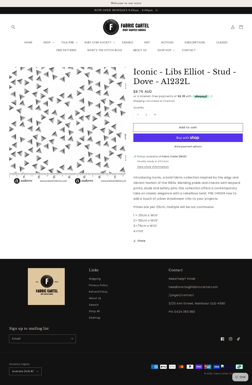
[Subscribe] (72, 339)
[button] (13, 27)
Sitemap (95, 318)
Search (94, 305)
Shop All (94, 311)
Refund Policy (98, 292)
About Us (95, 298)
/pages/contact (181, 295)
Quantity (138, 107)
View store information (153, 167)
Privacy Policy (98, 285)
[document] (67, 126)
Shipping (139, 101)
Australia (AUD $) (23, 371)
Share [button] (142, 241)
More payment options (188, 146)
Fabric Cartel (221, 373)
